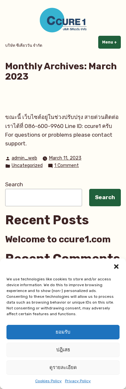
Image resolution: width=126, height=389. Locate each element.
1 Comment (66, 166)
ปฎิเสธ (63, 350)
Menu (111, 42)
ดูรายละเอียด (63, 367)
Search (14, 184)
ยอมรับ (63, 332)
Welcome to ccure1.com (57, 239)
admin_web (24, 158)
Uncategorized (27, 165)
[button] (116, 266)
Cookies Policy (48, 381)
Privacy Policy (78, 381)
